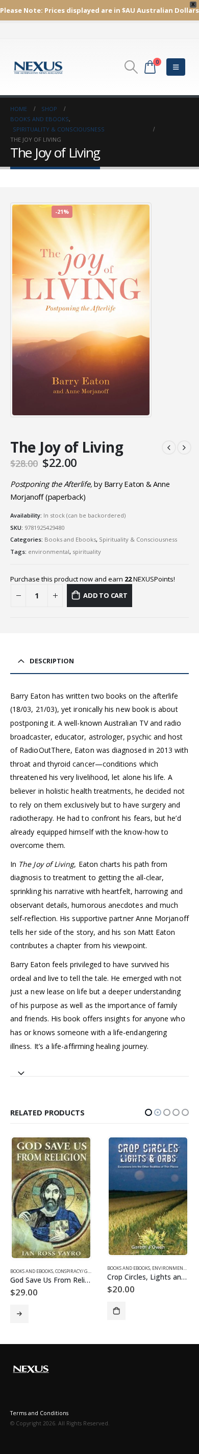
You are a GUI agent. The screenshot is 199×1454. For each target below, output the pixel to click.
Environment (72, 1268)
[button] (148, 1112)
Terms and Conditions (39, 1409)
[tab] (99, 1069)
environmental (48, 551)
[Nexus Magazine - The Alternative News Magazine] (38, 67)
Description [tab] (52, 660)
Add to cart (105, 595)
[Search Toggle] (131, 67)
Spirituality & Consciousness (138, 539)
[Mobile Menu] (175, 67)
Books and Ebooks (70, 539)
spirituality (86, 551)
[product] (51, 1196)
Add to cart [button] (19, 1311)
